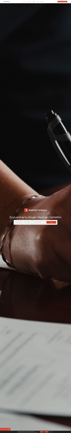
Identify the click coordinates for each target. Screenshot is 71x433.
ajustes (36, 432)
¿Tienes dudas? (4, 429)
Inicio (24, 1)
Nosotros (28, 1)
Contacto (42, 1)
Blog (38, 1)
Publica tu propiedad (62, 1)
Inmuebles (33, 1)
